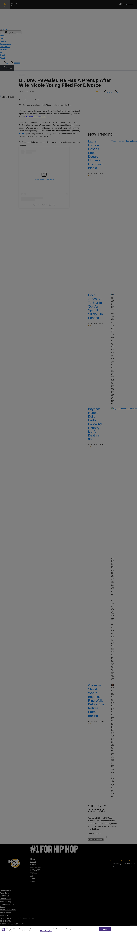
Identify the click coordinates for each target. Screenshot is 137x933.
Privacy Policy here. (46, 931)
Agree (105, 929)
